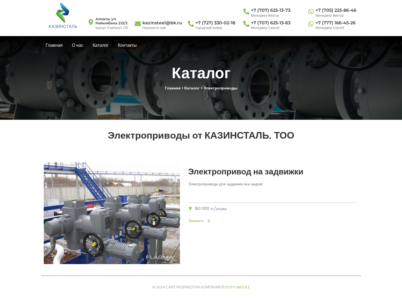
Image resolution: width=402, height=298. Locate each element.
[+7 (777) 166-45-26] (311, 24)
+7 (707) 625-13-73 (270, 10)
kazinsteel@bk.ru (162, 22)
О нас (77, 45)
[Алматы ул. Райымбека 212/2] (91, 22)
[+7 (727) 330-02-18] (191, 24)
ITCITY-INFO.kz (237, 287)
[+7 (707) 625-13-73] (246, 11)
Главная (54, 45)
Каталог (101, 45)
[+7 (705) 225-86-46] (311, 11)
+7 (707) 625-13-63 (270, 22)
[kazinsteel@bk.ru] (138, 24)
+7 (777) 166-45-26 (336, 22)
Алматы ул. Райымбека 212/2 (111, 21)
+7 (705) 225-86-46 (336, 10)
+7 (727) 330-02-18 (215, 22)
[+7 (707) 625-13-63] (246, 24)
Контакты (127, 45)
